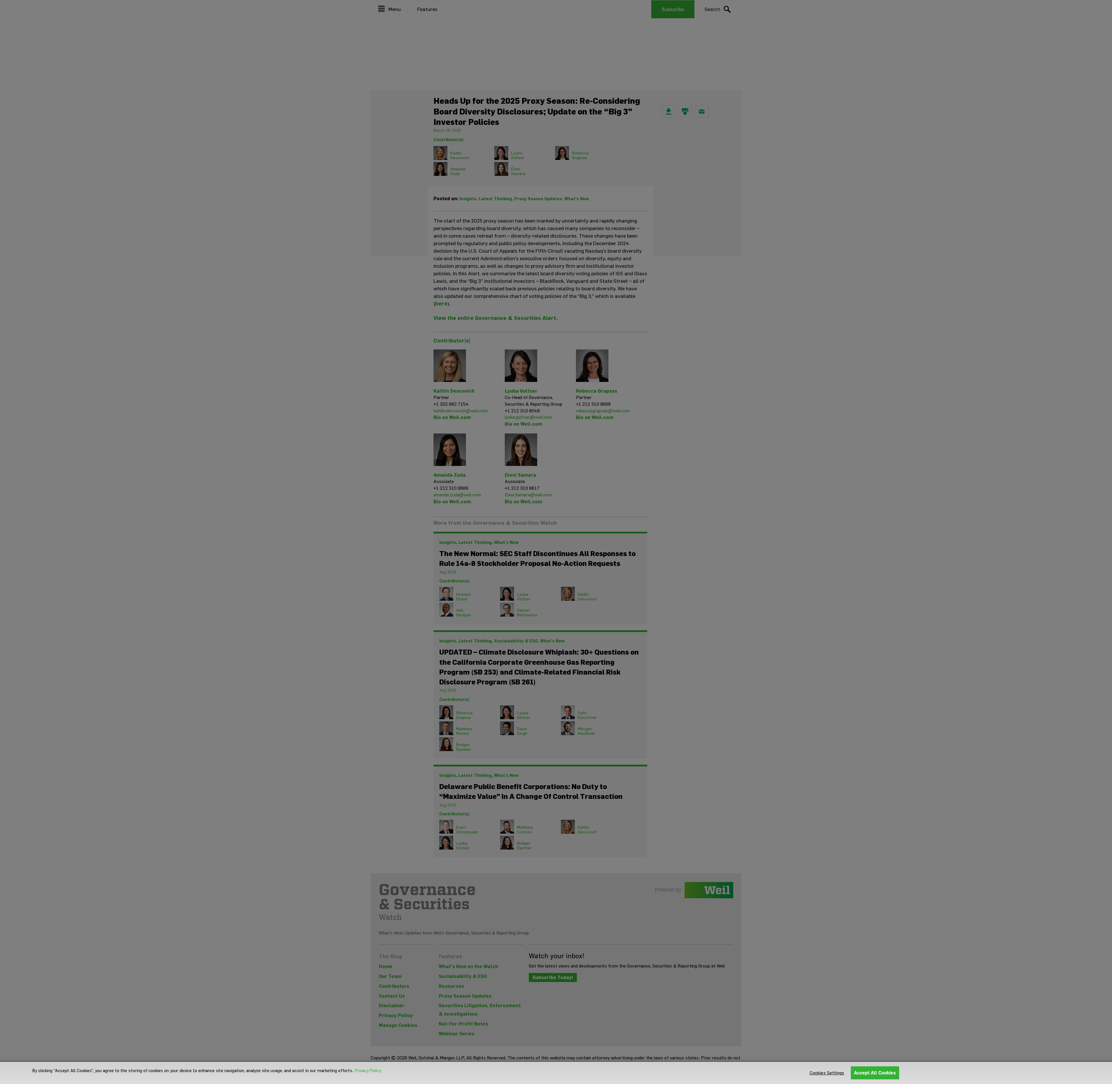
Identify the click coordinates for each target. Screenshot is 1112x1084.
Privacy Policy (368, 1070)
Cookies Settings (827, 1073)
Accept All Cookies (875, 1073)
